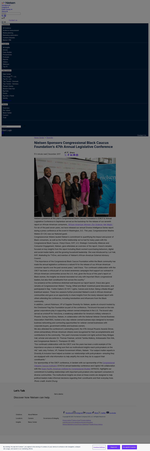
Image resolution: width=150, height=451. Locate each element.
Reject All (114, 447)
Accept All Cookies (129, 447)
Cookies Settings (99, 447)
